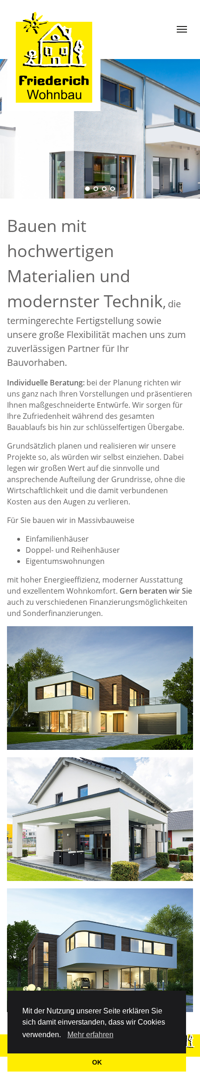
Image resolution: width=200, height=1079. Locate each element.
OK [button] (97, 1062)
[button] (64, 1035)
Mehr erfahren (90, 1035)
